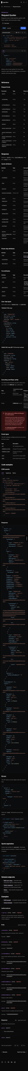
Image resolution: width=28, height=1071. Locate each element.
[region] (14, 119)
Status (5, 890)
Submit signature (8, 885)
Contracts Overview (11, 427)
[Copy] (19, 28)
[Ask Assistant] (25, 33)
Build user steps (8, 880)
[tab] (3, 51)
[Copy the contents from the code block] (22, 33)
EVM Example (7, 900)
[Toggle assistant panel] (24, 2)
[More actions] (26, 2)
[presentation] (14, 40)
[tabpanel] (14, 59)
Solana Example (8, 902)
